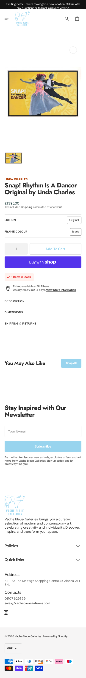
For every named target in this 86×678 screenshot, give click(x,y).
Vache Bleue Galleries (28, 636)
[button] (10, 19)
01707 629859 (15, 599)
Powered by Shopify (55, 636)
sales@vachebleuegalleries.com (27, 603)
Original (75, 221)
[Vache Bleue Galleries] (22, 18)
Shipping (26, 207)
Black (76, 232)
